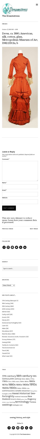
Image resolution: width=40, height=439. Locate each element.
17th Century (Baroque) (9, 300)
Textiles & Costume (8, 345)
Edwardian (26, 391)
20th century (15, 379)
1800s (10, 381)
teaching (12, 402)
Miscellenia (5, 331)
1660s (28, 379)
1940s (19, 388)
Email (4, 190)
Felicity (4, 320)
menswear (24, 396)
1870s (5, 384)
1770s (32, 379)
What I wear (5, 356)
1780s (5, 381)
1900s (26, 384)
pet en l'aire (24, 399)
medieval (17, 396)
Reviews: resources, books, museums (13, 336)
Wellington (16, 405)
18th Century (6, 303)
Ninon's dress (15, 399)
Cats (28, 388)
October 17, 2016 (6, 29)
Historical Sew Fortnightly (10, 323)
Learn (3, 325)
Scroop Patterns (7, 339)
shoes (4, 402)
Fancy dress (33, 391)
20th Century (6, 309)
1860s (32, 381)
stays (7, 402)
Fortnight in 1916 (7, 393)
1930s (13, 388)
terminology (22, 401)
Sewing (4, 342)
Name (4, 182)
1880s (12, 384)
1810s (14, 381)
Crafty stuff (5, 314)
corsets (18, 391)
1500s (23, 379)
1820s (18, 381)
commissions (8, 391)
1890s (19, 384)
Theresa (32, 402)
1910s (33, 384)
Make (3, 328)
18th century (24, 376)
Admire (4, 311)
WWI (21, 405)
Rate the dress (6, 334)
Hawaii (15, 393)
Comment (5, 159)
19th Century (6, 306)
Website (4, 198)
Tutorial (4, 353)
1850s (27, 381)
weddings (7, 404)
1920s (5, 387)
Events (4, 317)
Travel (4, 350)
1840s (22, 381)
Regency (32, 399)
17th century (9, 376)
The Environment (7, 348)
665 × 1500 (15, 29)
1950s (24, 388)
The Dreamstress (11, 16)
